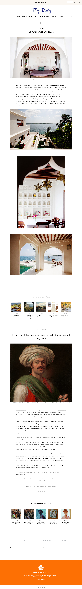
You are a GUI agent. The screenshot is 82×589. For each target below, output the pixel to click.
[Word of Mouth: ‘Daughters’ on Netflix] (41, 514)
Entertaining (45, 16)
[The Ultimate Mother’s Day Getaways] (16, 307)
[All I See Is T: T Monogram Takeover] (41, 307)
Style (23, 16)
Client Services (6, 543)
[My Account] (74, 2)
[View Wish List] (76, 2)
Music (52, 16)
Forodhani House (36, 85)
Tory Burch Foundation (46, 547)
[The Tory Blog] (41, 11)
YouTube (63, 552)
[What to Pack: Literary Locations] (53, 307)
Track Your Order (6, 549)
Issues (18, 16)
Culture (33, 16)
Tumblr (63, 550)
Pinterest (64, 549)
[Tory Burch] (41, 2)
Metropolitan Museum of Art (49, 486)
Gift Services (25, 545)
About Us (44, 543)
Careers (43, 545)
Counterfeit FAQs (6, 552)
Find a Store (25, 543)
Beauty (28, 16)
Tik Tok (63, 547)
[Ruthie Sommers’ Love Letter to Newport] (66, 307)
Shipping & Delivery (7, 550)
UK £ (3, 2)
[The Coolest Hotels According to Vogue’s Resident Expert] (29, 307)
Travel (39, 16)
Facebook (64, 545)
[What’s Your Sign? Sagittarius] (66, 514)
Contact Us (5, 545)
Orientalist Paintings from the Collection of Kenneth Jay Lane (34, 472)
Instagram (64, 543)
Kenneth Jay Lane (39, 486)
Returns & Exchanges (7, 547)
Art (30, 486)
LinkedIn (63, 554)
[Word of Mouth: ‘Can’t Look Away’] (29, 514)
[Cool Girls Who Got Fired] (16, 514)
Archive (62, 16)
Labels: (28, 486)
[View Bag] (79, 2)
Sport (57, 16)
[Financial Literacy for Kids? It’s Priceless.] (53, 514)
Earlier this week (21, 410)
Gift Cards (24, 547)
